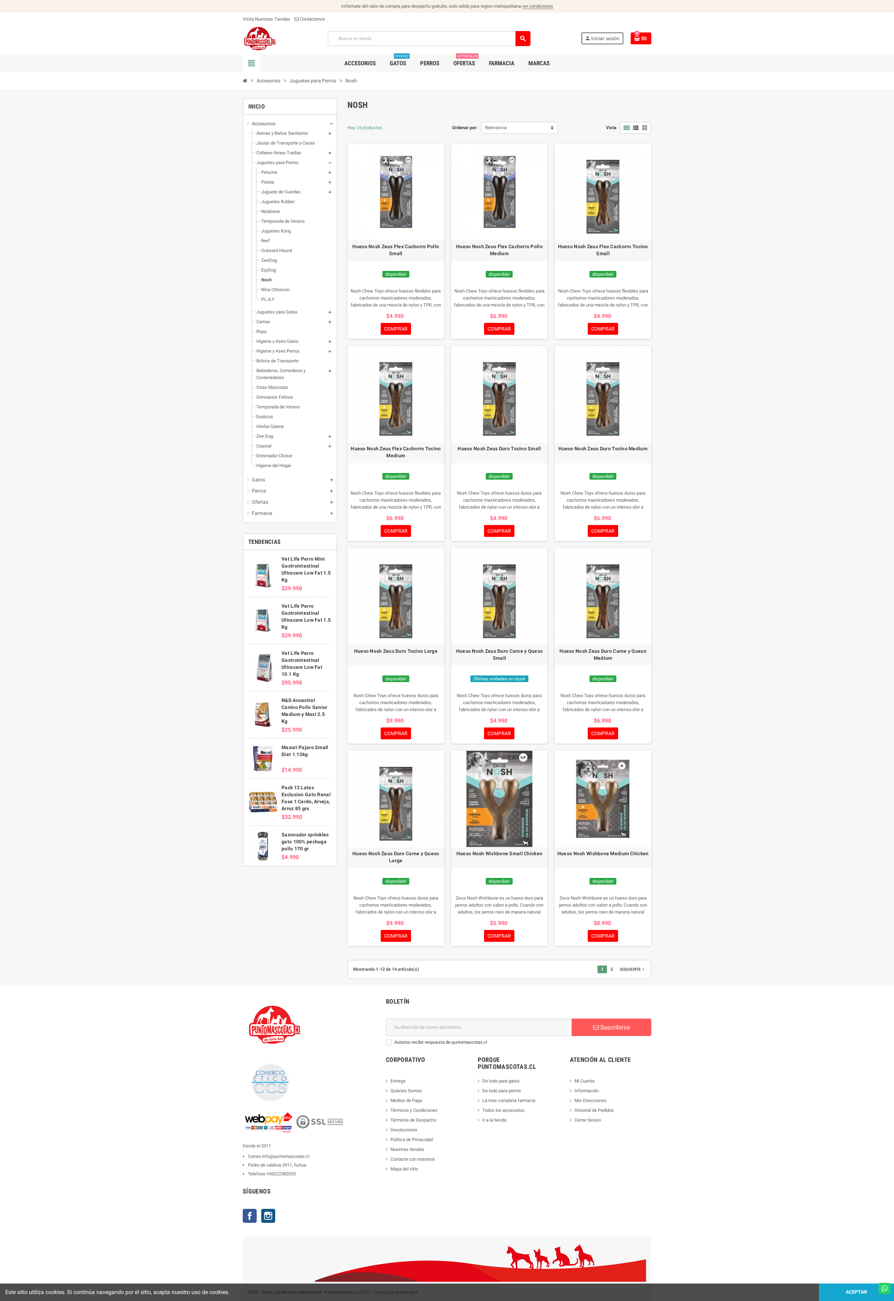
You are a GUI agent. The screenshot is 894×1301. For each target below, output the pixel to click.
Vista (611, 127)
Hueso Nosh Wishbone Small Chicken (499, 853)
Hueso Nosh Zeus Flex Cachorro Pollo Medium (499, 250)
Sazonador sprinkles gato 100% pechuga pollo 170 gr (305, 841)
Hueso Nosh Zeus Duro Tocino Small (499, 448)
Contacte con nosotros (412, 1159)
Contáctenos (312, 19)
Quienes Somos (406, 1090)
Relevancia (496, 127)
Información (586, 1090)
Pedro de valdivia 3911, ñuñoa (277, 1165)
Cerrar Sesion (587, 1120)
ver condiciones (537, 6)
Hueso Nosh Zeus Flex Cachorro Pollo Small (395, 250)
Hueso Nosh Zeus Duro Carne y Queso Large (395, 857)
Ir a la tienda (494, 1120)
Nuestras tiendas (407, 1149)
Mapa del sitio (404, 1168)
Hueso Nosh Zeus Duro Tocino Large (396, 651)
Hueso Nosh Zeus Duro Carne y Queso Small (499, 654)
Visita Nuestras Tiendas (266, 19)
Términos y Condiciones (414, 1110)
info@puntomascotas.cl (285, 1156)
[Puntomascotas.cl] (260, 38)
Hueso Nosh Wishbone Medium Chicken (603, 853)
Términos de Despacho (413, 1120)
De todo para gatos (501, 1081)
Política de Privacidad (411, 1139)
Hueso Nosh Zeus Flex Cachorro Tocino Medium (396, 452)
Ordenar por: (465, 127)
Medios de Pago (406, 1100)
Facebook (250, 1216)
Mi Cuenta (584, 1081)
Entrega (397, 1081)
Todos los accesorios (503, 1110)
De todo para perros (501, 1090)
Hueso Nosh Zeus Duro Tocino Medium (602, 448)
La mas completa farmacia (508, 1100)
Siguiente (633, 969)
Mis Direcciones (590, 1100)
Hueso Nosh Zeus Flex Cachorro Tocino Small (603, 250)
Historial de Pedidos (594, 1110)
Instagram (268, 1216)
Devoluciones (403, 1129)
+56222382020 (281, 1173)
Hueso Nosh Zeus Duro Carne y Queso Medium (602, 654)
